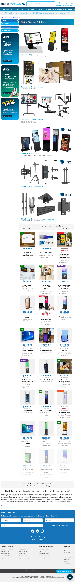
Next (67, 228)
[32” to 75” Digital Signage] (46, 72)
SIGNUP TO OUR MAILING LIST (59, 525)
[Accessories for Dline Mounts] (46, 172)
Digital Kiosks (26, 54)
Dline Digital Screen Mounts (32, 186)
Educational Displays (44, 553)
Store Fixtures (42, 551)
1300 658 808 (60, 5)
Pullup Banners (23, 555)
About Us (66, 550)
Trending (19, 9)
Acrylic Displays (23, 549)
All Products (7, 9)
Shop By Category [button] (46, 9)
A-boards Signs (5, 551)
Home (2, 17)
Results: (59, 226)
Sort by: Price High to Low (43, 226)
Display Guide (67, 563)
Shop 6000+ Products (7, 549)
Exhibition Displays (44, 555)
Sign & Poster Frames (6, 555)
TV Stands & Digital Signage (32, 119)
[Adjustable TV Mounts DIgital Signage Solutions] (46, 105)
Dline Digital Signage (29, 154)
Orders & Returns (68, 557)
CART (71, 5)
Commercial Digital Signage (32, 87)
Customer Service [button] (58, 9)
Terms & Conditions (31, 571)
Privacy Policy (45, 571)
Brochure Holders (5, 553)
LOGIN (67, 5)
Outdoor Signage (43, 558)
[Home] (13, 4)
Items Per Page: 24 (27, 228)
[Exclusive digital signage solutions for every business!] (46, 139)
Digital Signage (5, 558)
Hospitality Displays (44, 549)
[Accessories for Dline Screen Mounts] (46, 204)
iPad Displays (22, 553)
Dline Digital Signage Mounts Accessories (37, 219)
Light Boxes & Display (25, 558)
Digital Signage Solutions (13, 17)
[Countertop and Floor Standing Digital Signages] (46, 40)
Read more (4, 506)
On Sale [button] (31, 9)
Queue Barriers (23, 551)
